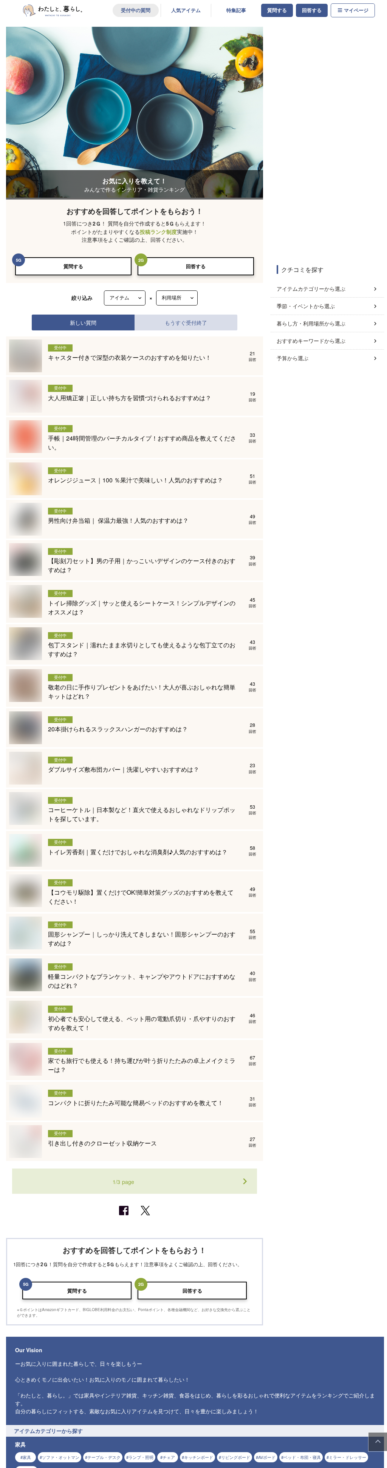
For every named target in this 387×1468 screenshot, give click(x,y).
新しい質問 (83, 322)
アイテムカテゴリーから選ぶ (311, 288)
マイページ (356, 10)
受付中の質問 (135, 10)
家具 (27, 1457)
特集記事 (236, 10)
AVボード (267, 1457)
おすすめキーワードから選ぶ (311, 340)
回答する (312, 10)
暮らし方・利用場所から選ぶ (311, 323)
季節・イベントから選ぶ (306, 306)
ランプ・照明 (140, 1457)
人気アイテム (186, 10)
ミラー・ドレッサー (347, 1457)
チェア (169, 1457)
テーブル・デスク (104, 1457)
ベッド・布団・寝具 (302, 1457)
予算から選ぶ (292, 358)
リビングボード (235, 1457)
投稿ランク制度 (158, 231)
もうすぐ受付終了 (186, 322)
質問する (277, 10)
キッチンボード (198, 1457)
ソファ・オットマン (60, 1457)
